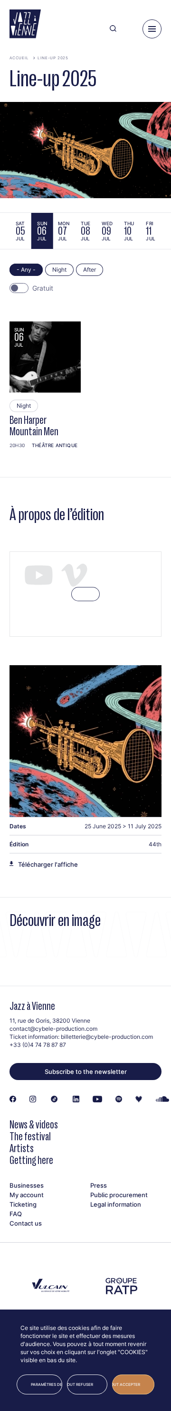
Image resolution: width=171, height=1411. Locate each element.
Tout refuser (80, 1384)
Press (98, 1185)
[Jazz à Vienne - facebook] (13, 1099)
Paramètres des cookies (46, 1384)
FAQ (16, 1213)
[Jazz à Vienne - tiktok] (54, 1099)
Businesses (27, 1185)
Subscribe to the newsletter (86, 1071)
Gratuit (42, 288)
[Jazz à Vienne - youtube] (97, 1099)
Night (59, 270)
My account (27, 1195)
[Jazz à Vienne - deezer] (138, 1099)
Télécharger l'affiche (48, 864)
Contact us (26, 1223)
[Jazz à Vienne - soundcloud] (162, 1099)
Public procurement (119, 1195)
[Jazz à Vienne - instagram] (32, 1099)
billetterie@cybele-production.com (107, 1037)
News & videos (34, 1124)
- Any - (26, 270)
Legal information (115, 1204)
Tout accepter (126, 1384)
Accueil (19, 58)
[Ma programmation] (129, 29)
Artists (22, 1148)
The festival (30, 1136)
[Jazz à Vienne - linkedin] (76, 1099)
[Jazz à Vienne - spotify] (118, 1099)
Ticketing (23, 1204)
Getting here (31, 1160)
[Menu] (152, 28)
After (89, 270)
